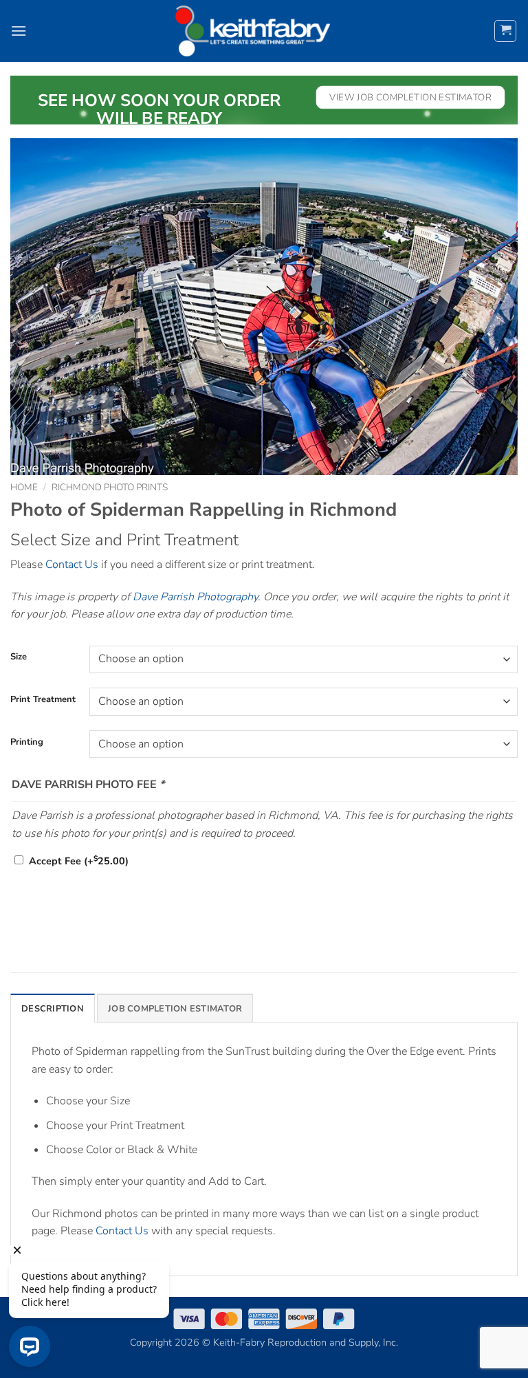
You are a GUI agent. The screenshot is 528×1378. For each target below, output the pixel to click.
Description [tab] (52, 1009)
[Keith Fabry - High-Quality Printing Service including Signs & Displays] (253, 31)
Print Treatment (43, 700)
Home (24, 487)
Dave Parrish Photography (195, 596)
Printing (26, 742)
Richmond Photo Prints (110, 487)
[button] (18, 30)
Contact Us (71, 564)
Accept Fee (79, 861)
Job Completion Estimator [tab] (175, 1009)
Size (18, 657)
